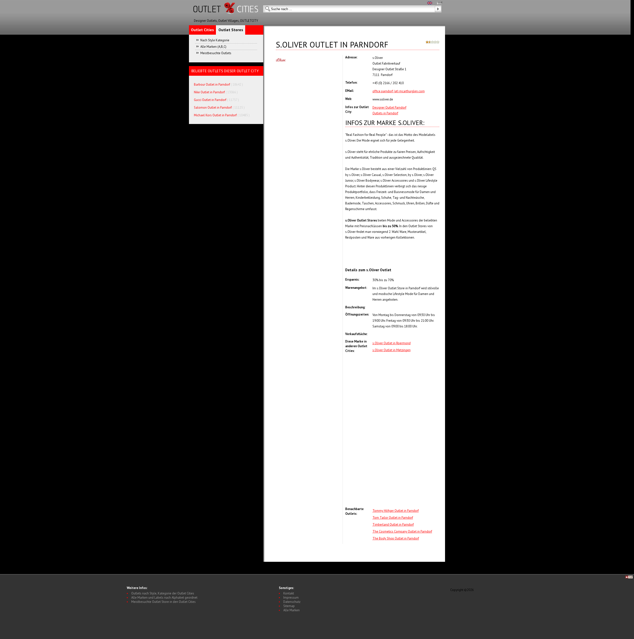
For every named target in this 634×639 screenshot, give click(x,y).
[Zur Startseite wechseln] (226, 17)
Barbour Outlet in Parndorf (212, 84)
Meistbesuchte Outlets (215, 53)
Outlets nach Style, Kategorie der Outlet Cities (162, 593)
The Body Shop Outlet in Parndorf (395, 538)
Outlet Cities (202, 29)
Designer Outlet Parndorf (389, 107)
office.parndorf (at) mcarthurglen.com (398, 91)
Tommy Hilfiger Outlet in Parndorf (395, 511)
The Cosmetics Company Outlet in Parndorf (402, 531)
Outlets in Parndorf (385, 113)
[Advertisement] (405, 430)
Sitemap (289, 606)
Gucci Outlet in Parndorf (210, 100)
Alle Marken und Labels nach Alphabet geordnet (164, 597)
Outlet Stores (230, 29)
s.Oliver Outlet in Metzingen (391, 350)
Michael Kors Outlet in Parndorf (215, 115)
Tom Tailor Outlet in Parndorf (392, 518)
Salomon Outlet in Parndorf (213, 107)
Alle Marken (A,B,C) (213, 47)
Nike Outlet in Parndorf (210, 92)
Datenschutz (291, 602)
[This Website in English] (429, 3)
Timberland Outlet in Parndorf (393, 524)
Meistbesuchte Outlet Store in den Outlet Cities (163, 602)
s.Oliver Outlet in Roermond (391, 343)
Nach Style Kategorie (214, 40)
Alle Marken (291, 610)
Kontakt (288, 593)
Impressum (291, 597)
